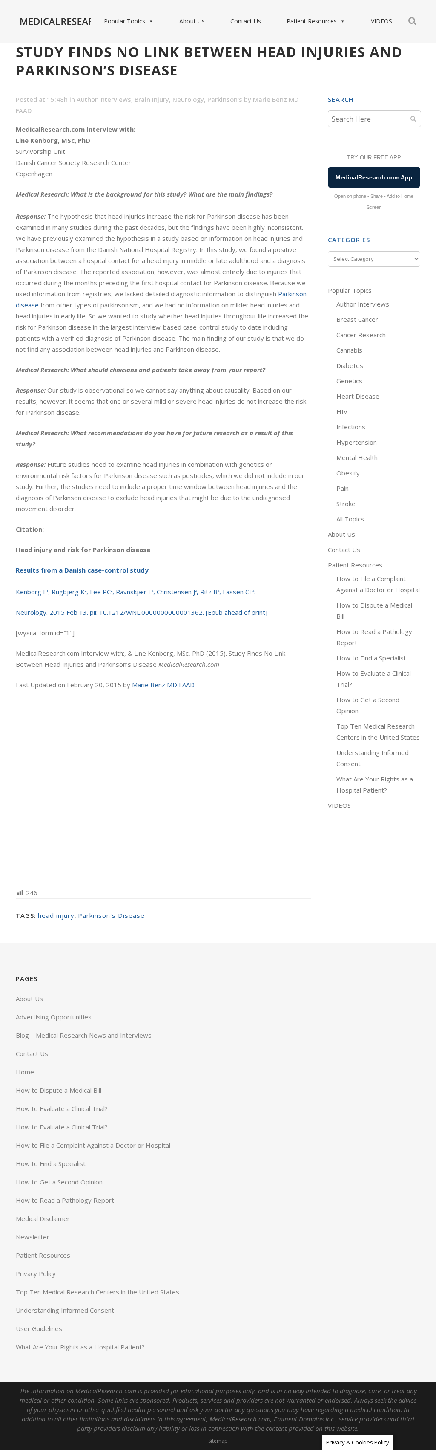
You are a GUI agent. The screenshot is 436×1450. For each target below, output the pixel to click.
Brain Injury (152, 99)
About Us (192, 21)
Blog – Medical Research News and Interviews (84, 1035)
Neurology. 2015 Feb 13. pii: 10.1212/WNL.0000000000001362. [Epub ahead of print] (141, 612)
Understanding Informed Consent (65, 1310)
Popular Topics (124, 21)
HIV (341, 411)
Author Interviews (104, 99)
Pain (342, 488)
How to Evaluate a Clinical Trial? (62, 1108)
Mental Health (357, 457)
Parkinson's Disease (111, 915)
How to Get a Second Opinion (59, 1182)
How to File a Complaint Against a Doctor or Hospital (93, 1145)
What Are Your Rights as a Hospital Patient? (80, 1347)
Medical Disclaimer (43, 1218)
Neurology (188, 99)
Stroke (346, 503)
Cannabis (349, 350)
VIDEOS (381, 21)
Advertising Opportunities (54, 1017)
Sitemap (218, 1440)
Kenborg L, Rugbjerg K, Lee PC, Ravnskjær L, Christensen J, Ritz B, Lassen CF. (135, 592)
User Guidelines (39, 1328)
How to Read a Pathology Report (65, 1200)
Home (25, 1072)
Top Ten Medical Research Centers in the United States (97, 1292)
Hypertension (356, 442)
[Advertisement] (163, 788)
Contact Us (245, 21)
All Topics (350, 519)
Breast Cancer (357, 319)
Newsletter (32, 1237)
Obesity (348, 473)
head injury (56, 915)
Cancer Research (361, 334)
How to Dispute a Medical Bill (58, 1090)
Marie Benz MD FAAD (163, 684)
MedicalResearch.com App (374, 177)
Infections (350, 427)
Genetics (349, 380)
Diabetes (349, 365)
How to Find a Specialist (371, 658)
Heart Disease (357, 396)
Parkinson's (224, 99)
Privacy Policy (36, 1273)
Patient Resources (312, 21)
